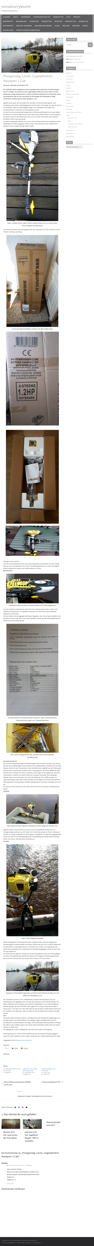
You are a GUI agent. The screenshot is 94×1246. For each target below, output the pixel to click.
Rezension (76, 26)
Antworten (10, 1183)
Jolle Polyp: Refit (77, 56)
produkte (76, 17)
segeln (15, 17)
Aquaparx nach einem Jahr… (24, 1040)
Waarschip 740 (58, 17)
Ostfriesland (34, 21)
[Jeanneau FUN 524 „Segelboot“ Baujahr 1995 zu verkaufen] (32, 1120)
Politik (57, 26)
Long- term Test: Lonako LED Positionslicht (29, 1069)
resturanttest (8, 26)
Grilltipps (66, 26)
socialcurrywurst (15, 6)
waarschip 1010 (70, 21)
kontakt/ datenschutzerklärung (28, 30)
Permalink (29, 1165)
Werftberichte (8, 21)
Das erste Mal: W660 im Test (12, 1069)
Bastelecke (58, 21)
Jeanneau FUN (83, 21)
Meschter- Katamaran (24, 26)
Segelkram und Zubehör (43, 26)
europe (85, 26)
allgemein (6, 17)
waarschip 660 (47, 21)
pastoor (68, 56)
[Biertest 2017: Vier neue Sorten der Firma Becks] (10, 1120)
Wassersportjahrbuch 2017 (51, 1082)
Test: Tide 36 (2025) (78, 62)
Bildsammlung (21, 21)
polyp (68, 17)
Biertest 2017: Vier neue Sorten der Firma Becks (10, 1135)
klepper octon (8, 30)
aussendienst (25, 17)
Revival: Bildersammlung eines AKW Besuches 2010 (17, 1083)
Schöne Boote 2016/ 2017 (41, 17)
